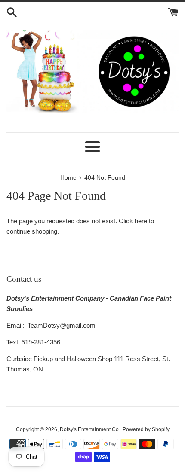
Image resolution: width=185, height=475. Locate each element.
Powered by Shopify (146, 429)
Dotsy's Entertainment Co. (90, 429)
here (141, 221)
